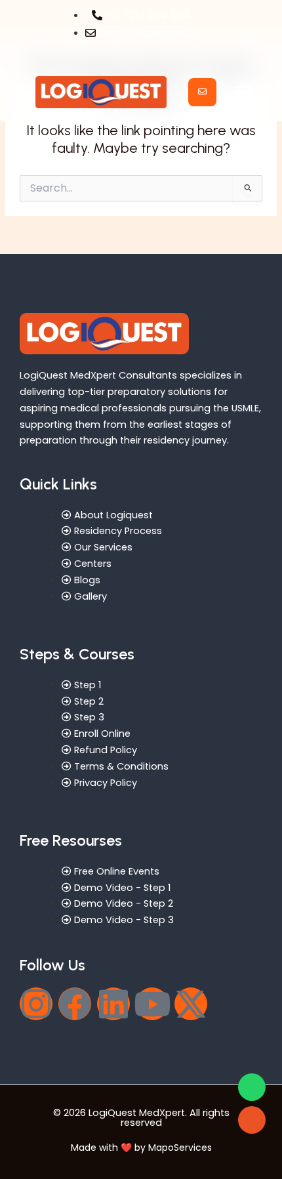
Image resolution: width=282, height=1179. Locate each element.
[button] (243, 92)
